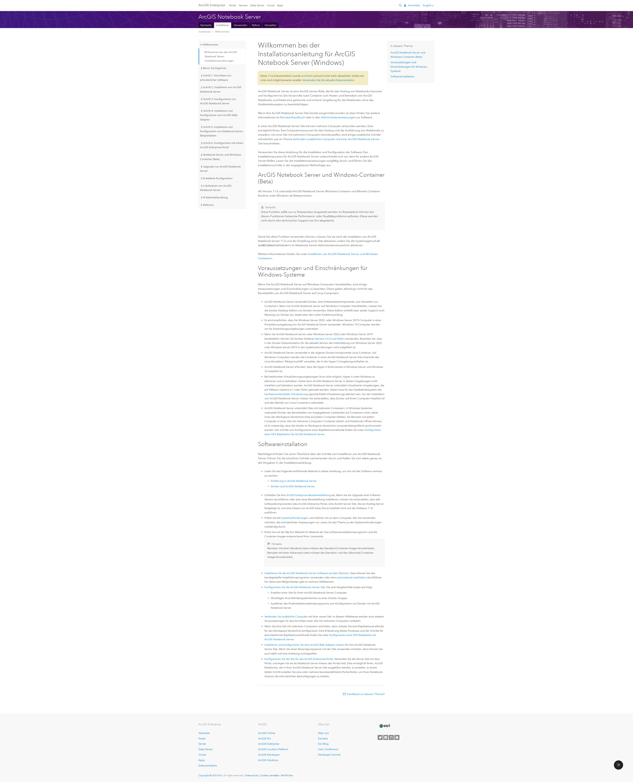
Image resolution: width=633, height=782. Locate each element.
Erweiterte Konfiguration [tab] (217, 178)
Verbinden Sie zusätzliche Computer (286, 616)
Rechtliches (287, 775)
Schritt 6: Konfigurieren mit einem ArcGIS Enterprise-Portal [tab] (221, 145)
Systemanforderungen (294, 517)
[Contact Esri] (396, 737)
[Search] (400, 5)
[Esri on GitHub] (391, 737)
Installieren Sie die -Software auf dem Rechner (306, 573)
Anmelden (414, 5)
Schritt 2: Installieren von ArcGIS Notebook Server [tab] (220, 89)
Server (202, 743)
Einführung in (294, 481)
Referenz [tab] (208, 204)
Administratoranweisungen (338, 117)
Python (256, 25)
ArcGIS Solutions (268, 760)
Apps (280, 5)
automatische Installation (351, 577)
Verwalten (270, 25)
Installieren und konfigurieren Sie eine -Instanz (304, 644)
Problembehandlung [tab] (215, 197)
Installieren (222, 25)
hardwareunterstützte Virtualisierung (286, 394)
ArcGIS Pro (264, 738)
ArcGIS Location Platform (273, 749)
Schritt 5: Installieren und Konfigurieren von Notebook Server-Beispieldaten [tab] (222, 131)
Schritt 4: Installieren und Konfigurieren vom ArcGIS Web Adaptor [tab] (219, 115)
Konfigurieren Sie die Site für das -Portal (298, 659)
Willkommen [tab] (210, 44)
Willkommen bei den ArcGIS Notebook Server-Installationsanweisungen (220, 56)
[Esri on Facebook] (385, 737)
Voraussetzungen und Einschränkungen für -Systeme (409, 67)
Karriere (323, 738)
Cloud (270, 5)
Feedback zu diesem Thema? (366, 694)
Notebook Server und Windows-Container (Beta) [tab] (220, 157)
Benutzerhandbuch (292, 117)
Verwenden (240, 25)
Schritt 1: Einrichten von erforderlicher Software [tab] (215, 77)
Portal (232, 5)
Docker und (293, 486)
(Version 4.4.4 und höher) (330, 338)
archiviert (306, 75)
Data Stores (257, 5)
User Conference (328, 749)
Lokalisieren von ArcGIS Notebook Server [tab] (215, 188)
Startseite (205, 25)
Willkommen (222, 31)
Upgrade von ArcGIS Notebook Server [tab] (220, 168)
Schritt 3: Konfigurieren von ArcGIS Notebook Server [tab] (218, 101)
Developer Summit (329, 754)
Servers (243, 5)
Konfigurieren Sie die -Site (294, 587)
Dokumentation (207, 765)
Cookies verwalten (269, 775)
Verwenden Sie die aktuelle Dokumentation (328, 80)
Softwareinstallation (402, 76)
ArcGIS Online (266, 733)
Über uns (323, 733)
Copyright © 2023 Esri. (210, 775)
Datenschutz (251, 775)
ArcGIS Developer (269, 754)
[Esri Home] (384, 725)
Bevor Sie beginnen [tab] (214, 68)
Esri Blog (323, 743)
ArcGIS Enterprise (211, 5)
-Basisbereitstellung (308, 495)
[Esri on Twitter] (380, 737)
